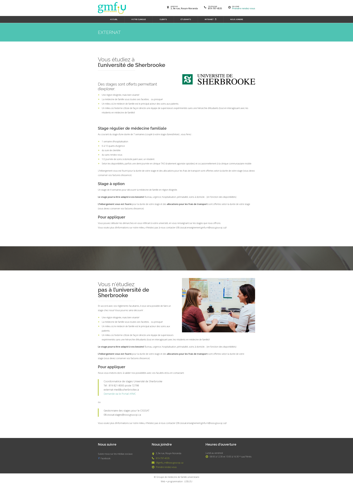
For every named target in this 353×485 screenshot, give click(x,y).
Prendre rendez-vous (243, 8)
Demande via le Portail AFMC (120, 393)
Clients (163, 19)
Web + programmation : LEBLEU (176, 481)
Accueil (113, 19)
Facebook (105, 458)
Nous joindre (236, 19)
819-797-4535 (163, 458)
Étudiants (186, 19)
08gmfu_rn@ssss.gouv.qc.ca (169, 462)
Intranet (209, 19)
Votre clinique (138, 19)
